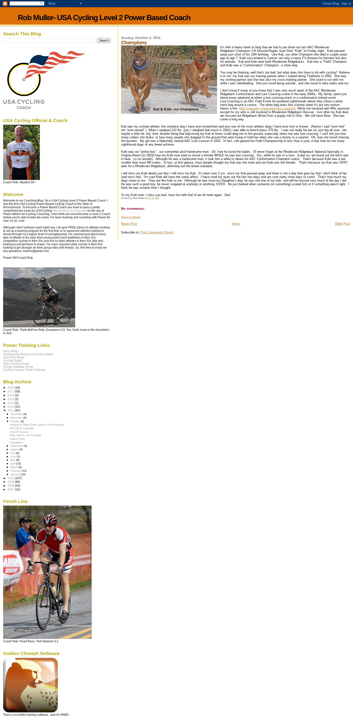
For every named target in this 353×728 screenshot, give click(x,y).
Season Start (17, 438)
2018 (11, 387)
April (13, 463)
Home (236, 224)
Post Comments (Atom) (156, 232)
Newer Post (129, 224)
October (15, 421)
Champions (16, 442)
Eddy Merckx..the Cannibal (25, 435)
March (14, 467)
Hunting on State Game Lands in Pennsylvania (37, 424)
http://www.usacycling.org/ (69, 210)
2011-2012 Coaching (22, 428)
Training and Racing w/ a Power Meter (28, 354)
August (14, 449)
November (16, 417)
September (17, 445)
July (13, 453)
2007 (11, 489)
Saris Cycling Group (16, 363)
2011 (11, 410)
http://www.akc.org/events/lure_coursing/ (267, 108)
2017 (11, 391)
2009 (11, 481)
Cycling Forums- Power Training (24, 369)
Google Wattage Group (18, 366)
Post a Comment (130, 217)
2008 (11, 485)
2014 (11, 399)
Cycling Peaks (12, 360)
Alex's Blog (10, 351)
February (16, 470)
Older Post (342, 224)
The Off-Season (19, 431)
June (13, 456)
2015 (11, 395)
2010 (11, 478)
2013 (11, 402)
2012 (11, 406)
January (15, 474)
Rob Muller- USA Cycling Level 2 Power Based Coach (104, 17)
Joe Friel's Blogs (13, 357)
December (16, 414)
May (13, 460)
